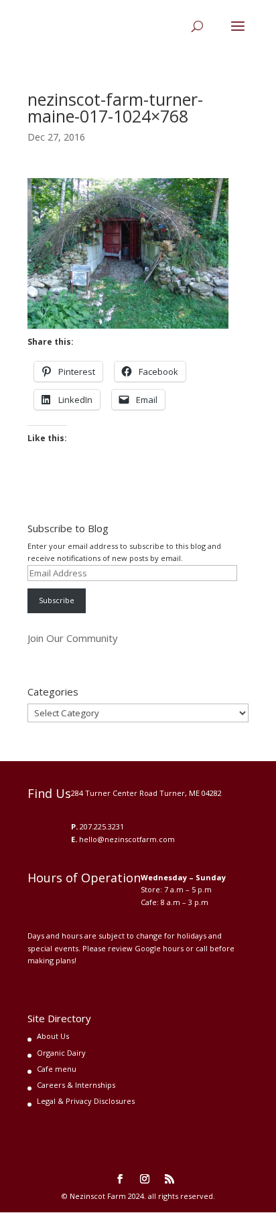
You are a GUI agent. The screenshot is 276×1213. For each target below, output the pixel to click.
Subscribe (56, 600)
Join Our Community (72, 638)
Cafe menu (56, 1069)
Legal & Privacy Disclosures (86, 1101)
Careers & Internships (76, 1085)
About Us (53, 1036)
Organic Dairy (61, 1053)
